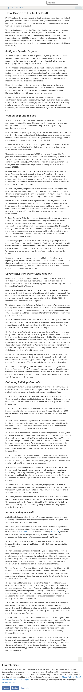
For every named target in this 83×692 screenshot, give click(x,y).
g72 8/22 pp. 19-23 (15, 7)
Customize (25, 688)
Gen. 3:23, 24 (24, 532)
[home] (3, 2)
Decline (15, 688)
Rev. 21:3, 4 (54, 532)
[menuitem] (3, 2)
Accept (6, 688)
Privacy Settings (8, 682)
